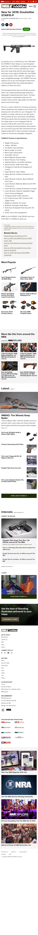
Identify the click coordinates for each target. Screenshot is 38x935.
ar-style (24, 228)
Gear (2, 668)
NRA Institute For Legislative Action (11, 689)
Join (13, 1)
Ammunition (4, 665)
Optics (3, 673)
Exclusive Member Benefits (8, 701)
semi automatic (13, 228)
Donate (23, 1)
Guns (2, 20)
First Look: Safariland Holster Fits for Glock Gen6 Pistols (12, 481)
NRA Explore (4, 692)
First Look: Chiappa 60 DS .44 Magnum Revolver (11, 457)
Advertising (4, 637)
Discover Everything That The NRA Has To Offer (18, 821)
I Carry (4, 573)
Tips (6, 428)
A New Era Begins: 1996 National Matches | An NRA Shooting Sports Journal (9, 356)
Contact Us (4, 640)
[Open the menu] (34, 6)
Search (3, 647)
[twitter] (7, 24)
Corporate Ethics (23, 852)
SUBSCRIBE (10, 619)
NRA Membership (6, 698)
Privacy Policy (4, 852)
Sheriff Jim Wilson (8, 516)
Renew (18, 1)
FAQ (2, 642)
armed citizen (15, 544)
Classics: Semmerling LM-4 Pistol (12, 444)
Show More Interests (24, 596)
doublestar (7, 226)
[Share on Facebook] (3, 24)
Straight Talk (6, 544)
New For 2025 (5, 663)
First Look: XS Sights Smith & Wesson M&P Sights (11, 433)
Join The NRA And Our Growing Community (17, 796)
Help (2, 644)
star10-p (13, 226)
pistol (19, 228)
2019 (9, 230)
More (11, 389)
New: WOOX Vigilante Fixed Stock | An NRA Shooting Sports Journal (28, 374)
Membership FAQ (6, 703)
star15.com (23, 219)
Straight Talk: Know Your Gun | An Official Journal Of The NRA (16, 541)
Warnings (3, 854)
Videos (3, 678)
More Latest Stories (24, 496)
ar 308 (29, 228)
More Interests (18, 512)
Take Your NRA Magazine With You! (14, 772)
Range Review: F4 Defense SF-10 (15, 236)
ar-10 (22, 226)
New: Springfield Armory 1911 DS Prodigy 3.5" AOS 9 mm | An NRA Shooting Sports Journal (9, 375)
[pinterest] (11, 24)
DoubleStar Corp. (7, 61)
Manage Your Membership (8, 706)
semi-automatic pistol (25, 544)
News (2, 428)
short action (28, 226)
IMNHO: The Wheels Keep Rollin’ (15, 417)
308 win (18, 226)
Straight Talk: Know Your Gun (11, 468)
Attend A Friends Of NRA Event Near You (16, 845)
